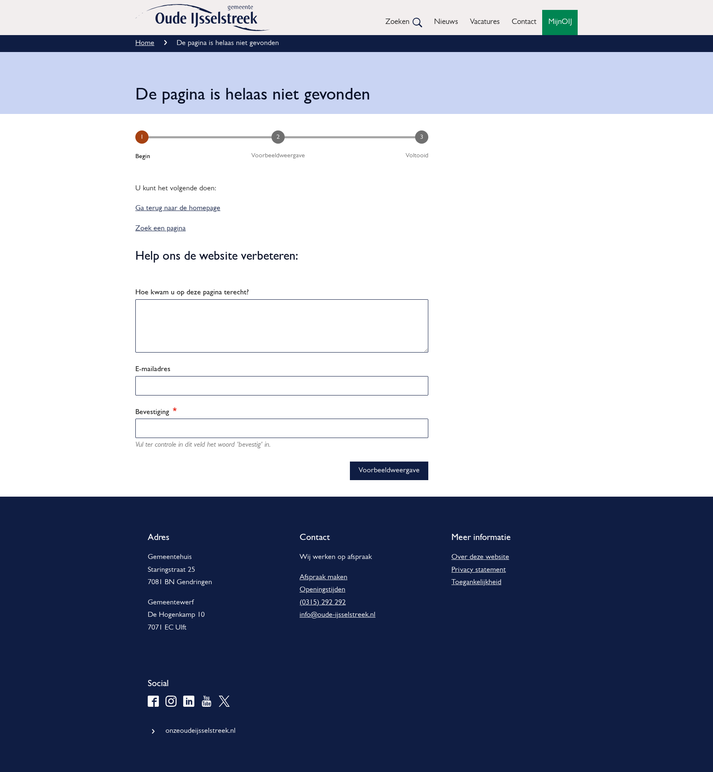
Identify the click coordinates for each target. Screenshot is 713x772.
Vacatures (485, 22)
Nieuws (446, 22)
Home (144, 43)
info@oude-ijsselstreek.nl (337, 615)
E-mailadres (152, 368)
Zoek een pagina (160, 228)
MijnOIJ (560, 22)
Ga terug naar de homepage (177, 208)
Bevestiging (153, 411)
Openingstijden (322, 590)
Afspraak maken (323, 577)
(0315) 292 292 (323, 602)
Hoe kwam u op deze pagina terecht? (192, 291)
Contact (524, 22)
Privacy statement (478, 570)
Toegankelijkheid (476, 582)
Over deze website (480, 557)
